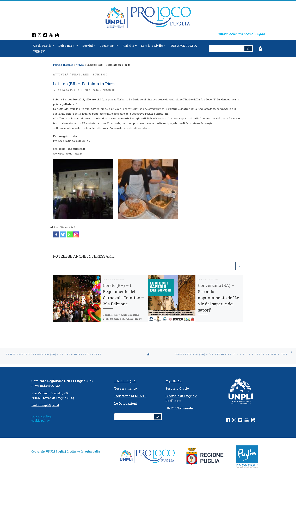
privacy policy (41, 416)
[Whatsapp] (70, 234)
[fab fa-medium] (253, 420)
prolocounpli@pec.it (45, 405)
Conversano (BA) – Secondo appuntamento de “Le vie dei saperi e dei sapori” (218, 298)
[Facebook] (34, 35)
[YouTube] (51, 35)
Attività (80, 64)
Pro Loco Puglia (67, 90)
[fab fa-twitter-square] (240, 420)
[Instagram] (39, 35)
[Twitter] (45, 35)
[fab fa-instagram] (234, 420)
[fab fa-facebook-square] (228, 420)
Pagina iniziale (63, 64)
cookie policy (40, 420)
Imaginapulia (90, 451)
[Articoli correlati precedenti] (231, 266)
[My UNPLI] (57, 35)
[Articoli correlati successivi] (239, 266)
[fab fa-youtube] (246, 420)
